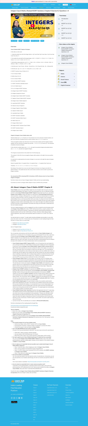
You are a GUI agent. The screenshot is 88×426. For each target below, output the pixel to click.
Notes (20, 40)
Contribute (53, 4)
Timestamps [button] (62, 15)
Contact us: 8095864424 (17, 394)
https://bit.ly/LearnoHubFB (22, 223)
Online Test (26, 40)
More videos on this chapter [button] (67, 44)
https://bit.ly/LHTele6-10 (25, 229)
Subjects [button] (61, 70)
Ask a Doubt (14, 40)
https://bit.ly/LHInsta (21, 224)
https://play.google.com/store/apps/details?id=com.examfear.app (24, 305)
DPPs (42, 40)
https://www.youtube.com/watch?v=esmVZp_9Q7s (38, 361)
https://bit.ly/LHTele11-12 (27, 231)
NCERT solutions (35, 40)
